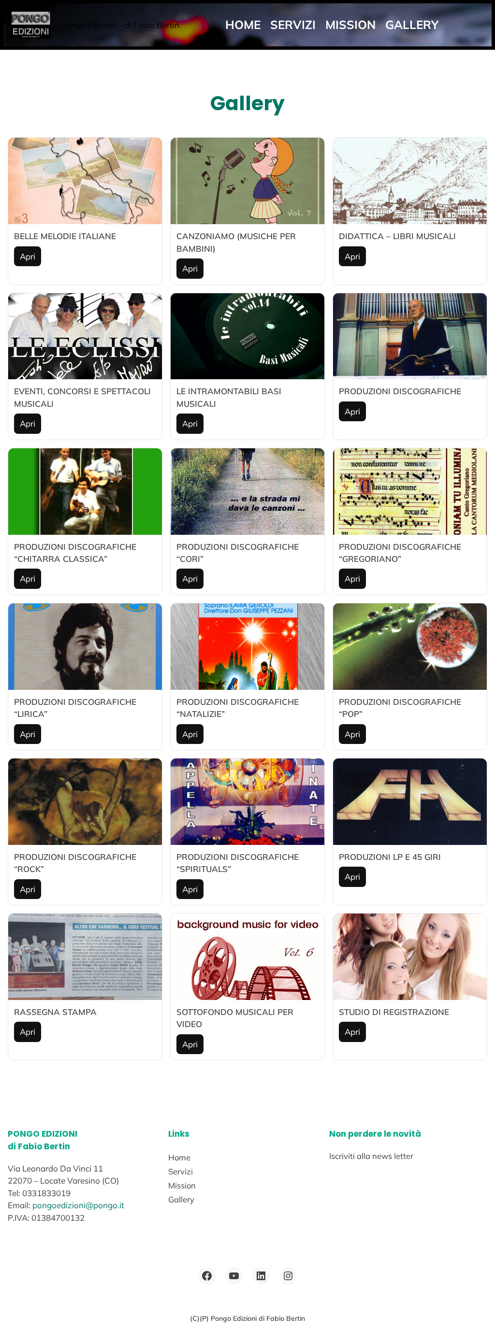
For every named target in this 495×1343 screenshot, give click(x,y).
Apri (27, 256)
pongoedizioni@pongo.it (78, 1205)
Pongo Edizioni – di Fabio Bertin (119, 25)
